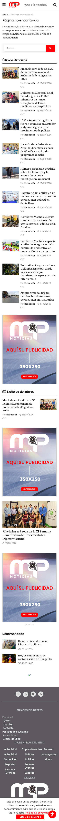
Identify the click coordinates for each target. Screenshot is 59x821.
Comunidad (10, 759)
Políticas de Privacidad (15, 731)
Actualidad (11, 525)
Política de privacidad (37, 812)
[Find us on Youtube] (33, 694)
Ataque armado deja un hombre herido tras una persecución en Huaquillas (37, 296)
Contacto (8, 728)
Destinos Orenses (10, 771)
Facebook (8, 717)
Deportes (10, 764)
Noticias (29, 754)
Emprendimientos (32, 749)
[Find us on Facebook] (18, 694)
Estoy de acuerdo (30, 816)
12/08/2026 (45, 283)
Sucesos (29, 772)
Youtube (7, 724)
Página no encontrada (21, 14)
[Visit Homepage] (29, 4)
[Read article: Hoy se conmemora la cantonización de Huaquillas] (9, 658)
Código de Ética (11, 739)
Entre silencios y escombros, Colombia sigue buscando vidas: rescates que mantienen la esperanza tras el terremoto (38, 272)
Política (29, 759)
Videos (48, 759)
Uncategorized (49, 754)
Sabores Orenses (29, 766)
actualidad (10, 749)
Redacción (30, 83)
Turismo (48, 749)
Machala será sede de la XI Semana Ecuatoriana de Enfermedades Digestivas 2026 (26, 535)
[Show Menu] (4, 5)
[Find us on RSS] (40, 694)
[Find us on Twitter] (25, 694)
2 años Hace (26, 648)
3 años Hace (26, 663)
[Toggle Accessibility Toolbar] (52, 814)
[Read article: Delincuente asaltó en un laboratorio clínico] (9, 644)
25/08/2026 (45, 83)
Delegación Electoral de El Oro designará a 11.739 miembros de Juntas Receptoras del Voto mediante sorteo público (36, 99)
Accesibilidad (9, 735)
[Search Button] (55, 5)
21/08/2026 (45, 231)
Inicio (5, 14)
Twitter (6, 720)
